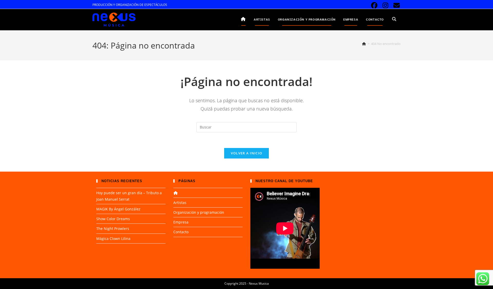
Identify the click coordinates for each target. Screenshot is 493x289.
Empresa (180, 222)
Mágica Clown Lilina (113, 238)
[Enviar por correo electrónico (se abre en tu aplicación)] (396, 5)
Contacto (180, 231)
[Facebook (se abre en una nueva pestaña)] (374, 5)
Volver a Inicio (246, 153)
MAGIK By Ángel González (118, 209)
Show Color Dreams (113, 218)
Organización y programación (198, 212)
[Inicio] (364, 43)
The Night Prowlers (112, 228)
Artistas (179, 202)
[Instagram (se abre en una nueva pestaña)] (385, 5)
